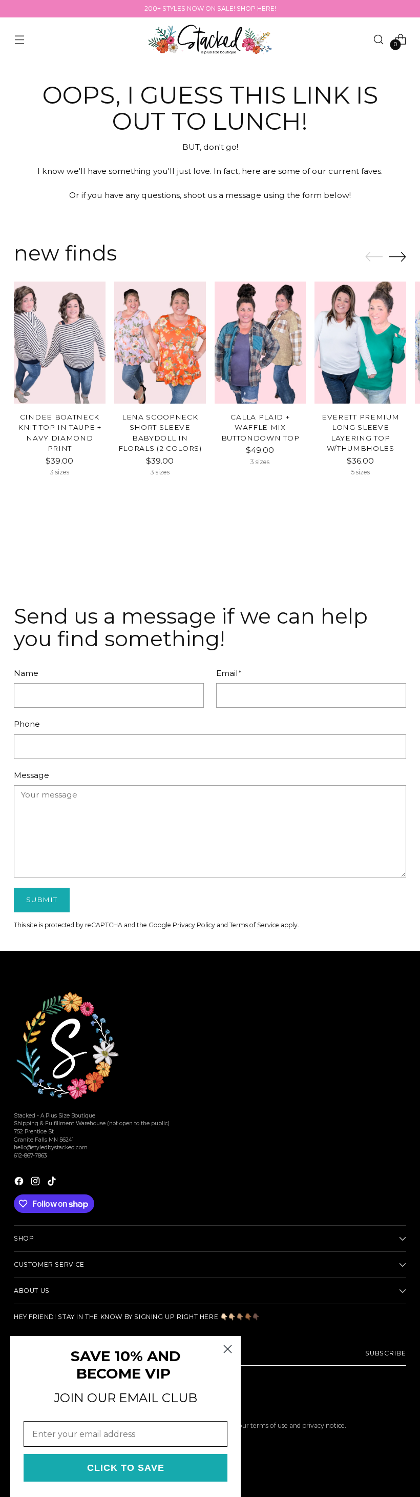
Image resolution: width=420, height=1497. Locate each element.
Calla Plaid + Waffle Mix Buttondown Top (260, 427)
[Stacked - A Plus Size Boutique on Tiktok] (53, 1182)
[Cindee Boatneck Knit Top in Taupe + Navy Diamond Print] (60, 343)
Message (31, 775)
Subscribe (385, 1353)
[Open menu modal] (19, 39)
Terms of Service (254, 925)
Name (26, 673)
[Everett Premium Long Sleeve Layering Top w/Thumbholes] (360, 343)
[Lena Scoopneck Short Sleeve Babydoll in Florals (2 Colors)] (160, 343)
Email (229, 673)
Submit (41, 899)
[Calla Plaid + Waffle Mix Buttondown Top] (260, 343)
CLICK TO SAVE (125, 1468)
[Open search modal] (378, 39)
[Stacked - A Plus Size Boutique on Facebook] (20, 1182)
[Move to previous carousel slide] (374, 257)
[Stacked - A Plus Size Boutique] (210, 39)
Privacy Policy (194, 925)
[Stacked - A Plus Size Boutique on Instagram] (36, 1182)
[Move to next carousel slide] (397, 256)
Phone (27, 724)
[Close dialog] (228, 1349)
